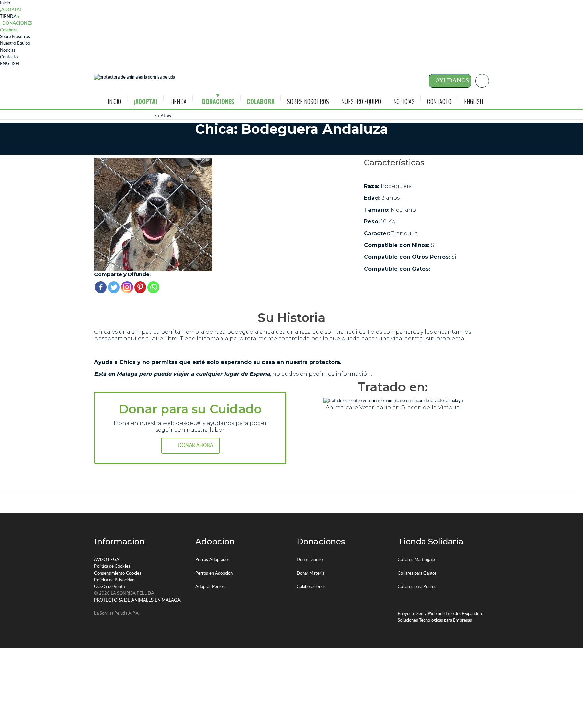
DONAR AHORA (195, 445)
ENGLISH (9, 64)
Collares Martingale (416, 560)
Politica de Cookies (112, 566)
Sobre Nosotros (15, 37)
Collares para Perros (417, 587)
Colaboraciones (311, 587)
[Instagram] (127, 287)
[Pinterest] (140, 287)
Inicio (5, 3)
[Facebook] (101, 287)
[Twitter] (114, 287)
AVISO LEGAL (108, 560)
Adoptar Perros (210, 587)
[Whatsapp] (153, 287)
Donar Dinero (310, 560)
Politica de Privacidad (114, 580)
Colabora (9, 30)
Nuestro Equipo (15, 43)
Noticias (8, 50)
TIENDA (8, 16)
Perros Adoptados (212, 560)
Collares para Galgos (417, 573)
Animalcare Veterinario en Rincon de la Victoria (393, 407)
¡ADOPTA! (10, 10)
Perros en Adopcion (214, 573)
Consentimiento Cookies (117, 573)
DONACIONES (218, 101)
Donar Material (311, 573)
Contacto (9, 57)
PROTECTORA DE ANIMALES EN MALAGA (137, 600)
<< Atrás (162, 116)
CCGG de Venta (109, 587)
